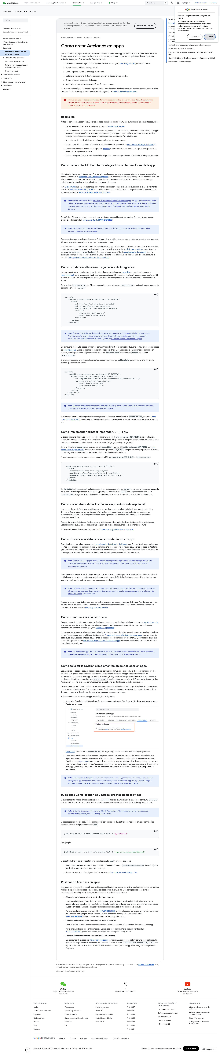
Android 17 (131, 1007)
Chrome (73, 1038)
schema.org (68, 350)
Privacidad (68, 1022)
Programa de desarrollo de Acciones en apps (123, 635)
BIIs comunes (70, 187)
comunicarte (84, 761)
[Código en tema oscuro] (154, 294)
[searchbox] (15, 20)
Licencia (47, 1048)
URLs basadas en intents (127, 811)
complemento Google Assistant (140, 145)
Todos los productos (121, 1038)
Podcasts (37, 1029)
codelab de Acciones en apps (125, 91)
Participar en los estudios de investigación (199, 1023)
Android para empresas (42, 1011)
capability (126, 272)
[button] (15, 48)
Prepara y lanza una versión (96, 607)
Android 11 (131, 1029)
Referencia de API (164, 1017)
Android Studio (201, 3)
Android (37, 1007)
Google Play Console (115, 126)
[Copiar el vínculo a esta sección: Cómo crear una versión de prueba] (109, 617)
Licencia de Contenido (146, 965)
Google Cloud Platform (99, 1038)
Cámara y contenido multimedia (76, 1018)
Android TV (100, 1022)
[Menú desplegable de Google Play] (103, 3)
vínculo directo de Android (135, 252)
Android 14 (131, 1018)
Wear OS (99, 1011)
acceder (106, 149)
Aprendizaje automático (73, 1011)
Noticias (36, 1022)
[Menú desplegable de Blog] (118, 3)
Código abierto (39, 1018)
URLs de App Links (107, 811)
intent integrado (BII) (127, 63)
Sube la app (70, 752)
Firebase (83, 1038)
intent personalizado (141, 228)
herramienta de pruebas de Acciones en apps (101, 641)
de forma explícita (134, 249)
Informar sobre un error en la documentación (199, 1013)
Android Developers (67, 37)
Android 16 (131, 1011)
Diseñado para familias (144, 100)
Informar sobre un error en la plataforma (199, 1008)
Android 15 (131, 1014)
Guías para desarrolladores (167, 1013)
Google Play (95, 3)
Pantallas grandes (102, 1007)
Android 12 (131, 1025)
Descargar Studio (164, 1020)
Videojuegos (69, 1007)
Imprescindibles (30, 3)
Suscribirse (191, 1048)
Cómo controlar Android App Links (123, 872)
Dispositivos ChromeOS (104, 1014)
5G (66, 1025)
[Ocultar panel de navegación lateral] (27, 1050)
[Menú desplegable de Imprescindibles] (40, 3)
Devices (19, 12)
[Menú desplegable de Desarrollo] (84, 3)
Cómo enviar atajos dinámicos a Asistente (116, 529)
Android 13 (131, 1022)
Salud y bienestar (71, 1014)
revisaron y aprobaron (105, 628)
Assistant (31, 12)
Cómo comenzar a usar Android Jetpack (126, 339)
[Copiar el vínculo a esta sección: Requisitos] (77, 117)
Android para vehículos (104, 1018)
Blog (113, 3)
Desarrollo (77, 3)
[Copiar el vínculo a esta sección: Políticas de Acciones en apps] (102, 882)
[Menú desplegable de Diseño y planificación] (67, 3)
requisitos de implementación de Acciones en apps (112, 201)
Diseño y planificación (55, 3)
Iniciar (210, 37)
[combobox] (156, 3)
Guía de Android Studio (166, 1009)
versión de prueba (150, 622)
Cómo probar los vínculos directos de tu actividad (88, 257)
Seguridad (37, 1014)
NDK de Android (164, 1024)
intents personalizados (99, 940)
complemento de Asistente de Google (111, 544)
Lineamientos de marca (60, 1048)
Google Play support (196, 1018)
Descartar (194, 37)
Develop (7, 12)
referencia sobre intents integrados (93, 177)
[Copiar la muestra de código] (157, 294)
